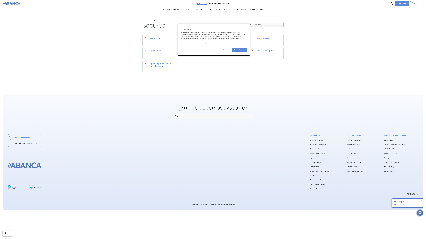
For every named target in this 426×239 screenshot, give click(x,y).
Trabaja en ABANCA (317, 162)
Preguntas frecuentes (317, 184)
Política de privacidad (354, 140)
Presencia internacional (318, 149)
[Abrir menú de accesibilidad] (5, 233)
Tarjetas (176, 9)
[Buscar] (392, 3)
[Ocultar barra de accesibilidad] (10, 233)
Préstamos (186, 9)
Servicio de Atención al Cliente (320, 171)
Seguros (208, 9)
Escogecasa (388, 158)
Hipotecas (198, 9)
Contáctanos (314, 167)
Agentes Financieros (317, 158)
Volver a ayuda (149, 21)
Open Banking (389, 167)
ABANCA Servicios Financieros (395, 145)
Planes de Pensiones (239, 9)
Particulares (202, 3)
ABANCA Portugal (390, 153)
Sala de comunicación (317, 140)
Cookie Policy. (209, 44)
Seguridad (313, 175)
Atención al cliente (23, 137)
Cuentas (166, 9)
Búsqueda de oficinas (317, 180)
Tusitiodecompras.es (391, 162)
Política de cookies (353, 149)
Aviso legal (350, 158)
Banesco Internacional (317, 153)
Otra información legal (355, 171)
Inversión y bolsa (221, 9)
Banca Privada (223, 3)
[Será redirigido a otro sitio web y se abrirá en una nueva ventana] (12, 187)
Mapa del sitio (389, 171)
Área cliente (388, 140)
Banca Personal (256, 9)
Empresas (212, 3)
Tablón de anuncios (354, 162)
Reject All (189, 50)
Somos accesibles (353, 145)
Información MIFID (353, 167)
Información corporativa (318, 145)
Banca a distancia (316, 189)
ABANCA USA (389, 149)
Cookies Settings (353, 153)
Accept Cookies (239, 50)
